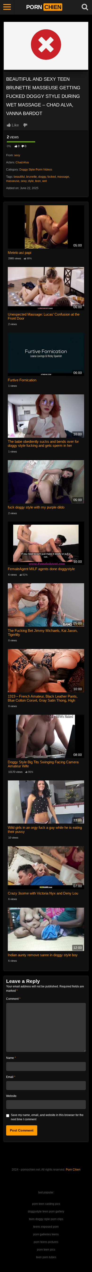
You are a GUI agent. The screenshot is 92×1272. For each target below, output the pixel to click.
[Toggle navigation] (7, 7)
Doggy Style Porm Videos (35, 169)
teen (38, 181)
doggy (42, 176)
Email (10, 1077)
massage (63, 176)
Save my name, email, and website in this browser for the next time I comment (47, 1117)
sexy (17, 155)
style (31, 181)
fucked (51, 176)
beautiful (19, 176)
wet (44, 181)
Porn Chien (73, 1169)
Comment (13, 999)
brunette (31, 176)
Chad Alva (22, 162)
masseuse (12, 181)
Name (11, 1058)
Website (11, 1096)
